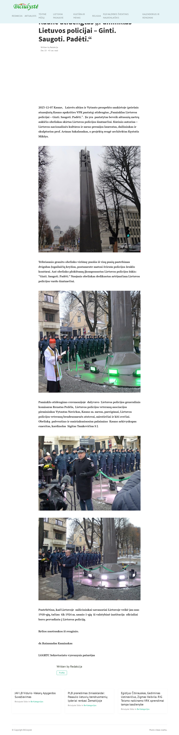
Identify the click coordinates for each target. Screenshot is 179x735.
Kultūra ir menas (79, 16)
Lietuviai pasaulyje (58, 16)
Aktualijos (30, 15)
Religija (96, 15)
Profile (62, 672)
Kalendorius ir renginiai (151, 16)
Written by (49, 47)
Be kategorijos (37, 701)
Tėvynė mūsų (42, 16)
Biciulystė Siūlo (21, 701)
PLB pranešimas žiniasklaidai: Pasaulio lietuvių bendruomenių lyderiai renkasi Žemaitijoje (87, 697)
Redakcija (17, 15)
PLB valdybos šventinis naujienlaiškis (116, 16)
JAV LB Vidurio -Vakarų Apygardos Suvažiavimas (35, 695)
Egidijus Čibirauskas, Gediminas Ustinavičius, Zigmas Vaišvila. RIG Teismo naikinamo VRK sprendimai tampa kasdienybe (142, 698)
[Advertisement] (89, 78)
